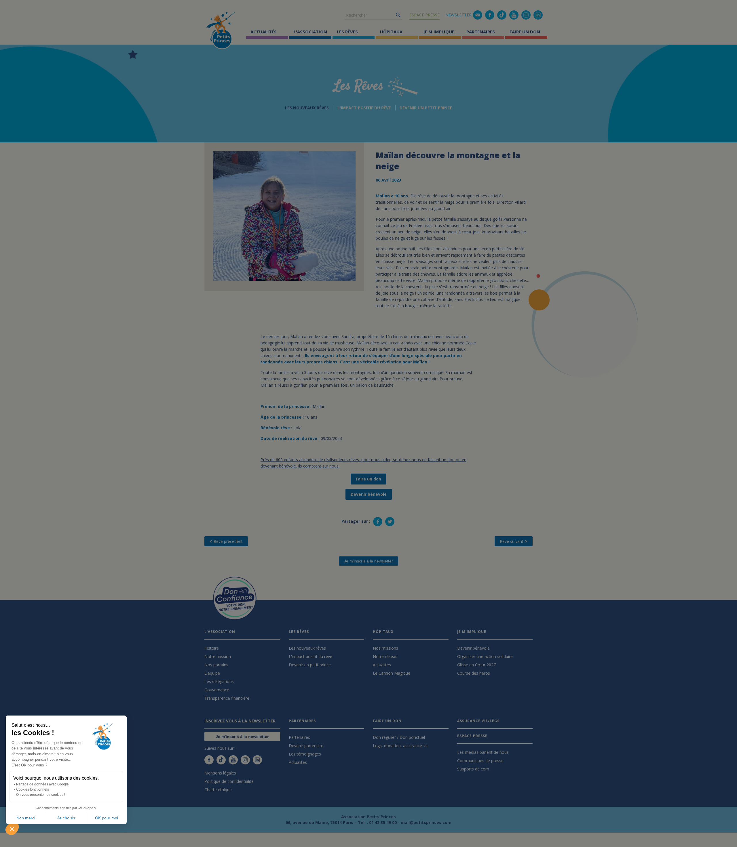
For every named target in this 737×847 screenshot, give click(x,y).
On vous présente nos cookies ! (40, 795)
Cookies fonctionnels (32, 789)
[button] (12, 828)
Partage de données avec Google (42, 784)
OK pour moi (106, 818)
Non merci (25, 818)
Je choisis (66, 818)
